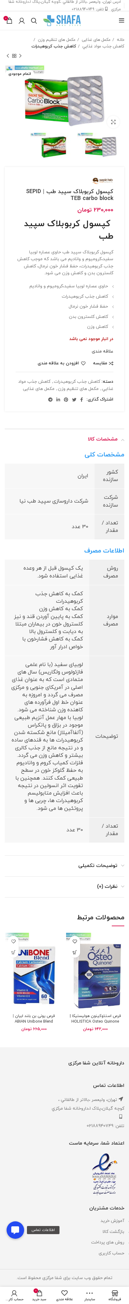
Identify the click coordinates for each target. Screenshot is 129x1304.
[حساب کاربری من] (22, 20)
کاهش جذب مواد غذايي (102, 46)
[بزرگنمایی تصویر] (113, 122)
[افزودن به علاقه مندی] (74, 941)
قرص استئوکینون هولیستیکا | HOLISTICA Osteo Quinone (95, 1018)
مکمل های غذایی (95, 40)
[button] (15, 1230)
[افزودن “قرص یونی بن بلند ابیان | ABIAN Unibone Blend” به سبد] (13, 952)
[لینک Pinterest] (66, 400)
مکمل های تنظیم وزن (56, 40)
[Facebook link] (81, 400)
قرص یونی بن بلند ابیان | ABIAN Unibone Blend (34, 1018)
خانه (120, 40)
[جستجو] (34, 20)
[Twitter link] (74, 400)
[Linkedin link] (58, 400)
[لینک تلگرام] (50, 400)
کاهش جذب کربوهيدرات (53, 46)
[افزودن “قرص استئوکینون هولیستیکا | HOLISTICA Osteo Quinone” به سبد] (74, 952)
